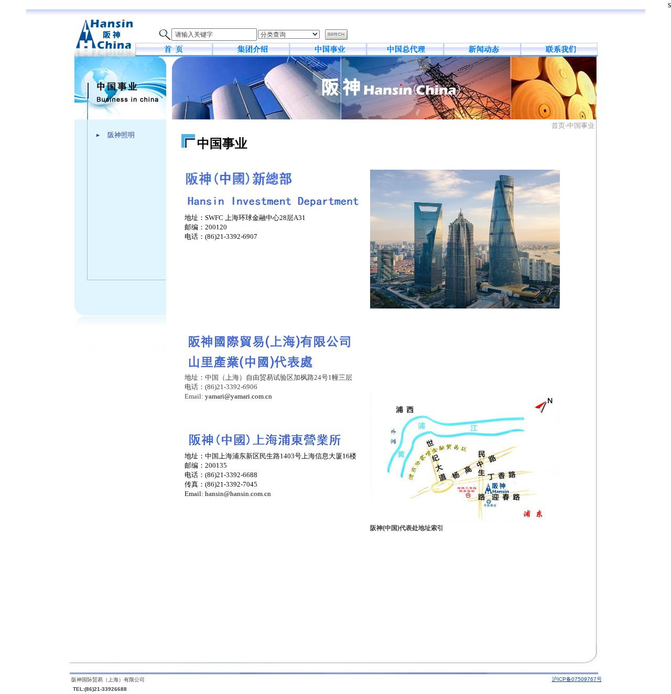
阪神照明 (121, 135)
